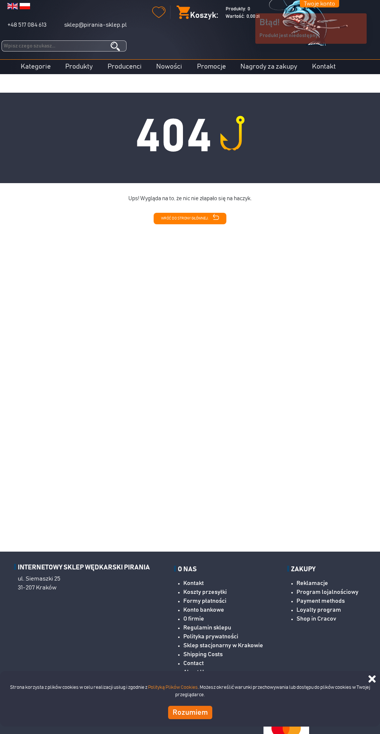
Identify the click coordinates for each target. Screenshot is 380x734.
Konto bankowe (203, 610)
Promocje (211, 66)
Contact (193, 663)
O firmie (193, 619)
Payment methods (321, 601)
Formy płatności (204, 601)
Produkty (79, 66)
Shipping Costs (203, 654)
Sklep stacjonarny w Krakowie (223, 645)
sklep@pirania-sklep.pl (95, 25)
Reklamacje (312, 583)
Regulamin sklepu (207, 628)
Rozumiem (190, 712)
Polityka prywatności (210, 636)
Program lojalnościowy (327, 592)
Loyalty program (319, 610)
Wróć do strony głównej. (185, 219)
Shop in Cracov (316, 619)
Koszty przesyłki (205, 592)
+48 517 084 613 (26, 25)
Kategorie (36, 66)
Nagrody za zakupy (268, 66)
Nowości (169, 66)
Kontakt (324, 66)
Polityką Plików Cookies (173, 687)
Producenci (125, 66)
